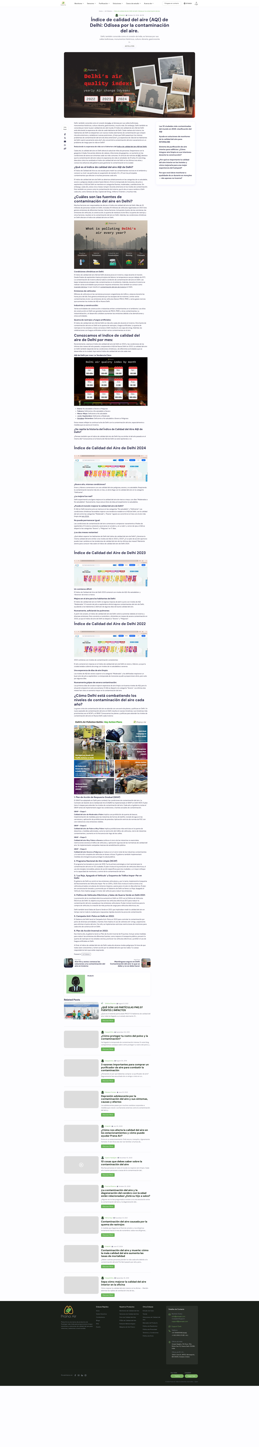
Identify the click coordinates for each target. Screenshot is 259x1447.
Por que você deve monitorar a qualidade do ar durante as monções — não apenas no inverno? (175, 175)
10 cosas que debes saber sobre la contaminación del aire (121, 1163)
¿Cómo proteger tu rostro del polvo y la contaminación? (124, 1037)
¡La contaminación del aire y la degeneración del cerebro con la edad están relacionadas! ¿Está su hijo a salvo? (125, 1193)
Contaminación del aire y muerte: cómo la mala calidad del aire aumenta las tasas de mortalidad (125, 1253)
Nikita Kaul (109, 1218)
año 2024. (85, 516)
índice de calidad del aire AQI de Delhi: (132, 147)
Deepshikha (109, 1032)
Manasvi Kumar (110, 1092)
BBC (139, 155)
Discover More (108, 1021)
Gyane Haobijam (111, 1158)
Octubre (80, 418)
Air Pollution (129, 46)
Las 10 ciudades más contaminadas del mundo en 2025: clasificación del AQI (175, 129)
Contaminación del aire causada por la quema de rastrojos (124, 1223)
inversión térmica (80, 287)
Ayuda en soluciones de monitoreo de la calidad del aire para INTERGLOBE (174, 139)
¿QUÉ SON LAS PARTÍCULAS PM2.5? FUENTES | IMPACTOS (122, 1009)
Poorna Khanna (110, 1186)
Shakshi (122, 15)
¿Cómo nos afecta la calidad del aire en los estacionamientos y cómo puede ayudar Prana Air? (124, 1132)
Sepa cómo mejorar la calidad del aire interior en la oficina (123, 1283)
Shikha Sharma (110, 1003)
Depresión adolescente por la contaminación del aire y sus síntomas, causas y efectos (124, 1098)
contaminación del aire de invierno (113, 287)
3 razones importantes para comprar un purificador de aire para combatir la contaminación (125, 1067)
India (109, 123)
